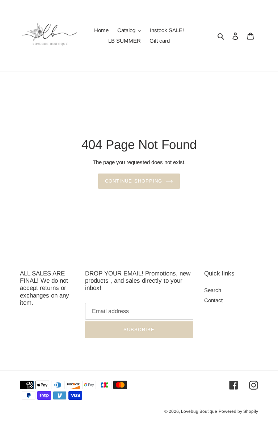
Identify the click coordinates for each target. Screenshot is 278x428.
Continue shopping (133, 181)
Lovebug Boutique (199, 411)
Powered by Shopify (238, 411)
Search (212, 290)
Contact (213, 300)
